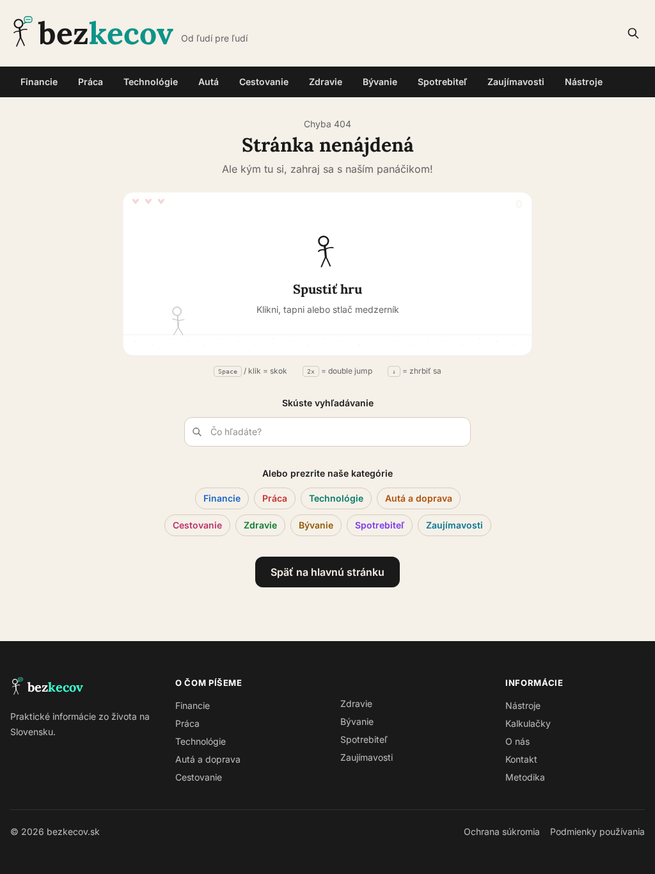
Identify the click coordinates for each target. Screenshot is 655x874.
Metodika (525, 777)
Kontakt (521, 759)
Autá (208, 81)
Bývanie (380, 81)
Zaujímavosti (515, 81)
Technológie (150, 81)
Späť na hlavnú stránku (327, 572)
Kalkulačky (528, 723)
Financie (39, 81)
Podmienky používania (597, 831)
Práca (90, 81)
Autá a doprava (418, 498)
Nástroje (584, 81)
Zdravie (325, 81)
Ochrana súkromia (502, 831)
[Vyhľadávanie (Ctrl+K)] (633, 33)
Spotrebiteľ (442, 81)
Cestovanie (263, 81)
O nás (517, 741)
